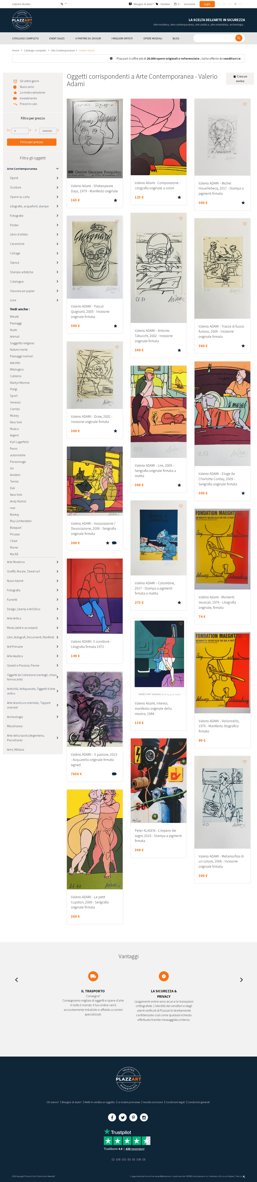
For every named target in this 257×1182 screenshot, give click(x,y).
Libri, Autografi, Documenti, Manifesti (30, 637)
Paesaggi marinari (21, 356)
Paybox (231, 1176)
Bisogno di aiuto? (72, 1102)
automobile (17, 455)
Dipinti (14, 178)
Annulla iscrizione (153, 1102)
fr (218, 4)
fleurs (13, 448)
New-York (16, 495)
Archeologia (15, 717)
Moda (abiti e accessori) (22, 628)
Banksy (14, 514)
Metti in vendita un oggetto (100, 1102)
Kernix (239, 1176)
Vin (12, 468)
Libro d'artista (19, 234)
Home (16, 50)
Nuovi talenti (15, 581)
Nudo (13, 330)
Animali (14, 336)
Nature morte (19, 349)
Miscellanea (14, 726)
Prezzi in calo (28, 104)
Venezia (15, 402)
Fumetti (12, 600)
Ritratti (14, 317)
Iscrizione (189, 4)
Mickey (14, 415)
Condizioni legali (175, 1102)
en (224, 4)
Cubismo (15, 376)
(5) (129, 1159)
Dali (12, 488)
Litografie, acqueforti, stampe (29, 206)
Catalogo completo (35, 50)
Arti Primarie (15, 646)
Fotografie (16, 216)
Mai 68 (14, 554)
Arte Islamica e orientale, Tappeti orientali (28, 705)
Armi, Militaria (15, 749)
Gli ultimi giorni (29, 81)
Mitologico (17, 369)
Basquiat (15, 527)
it (236, 4)
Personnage (18, 462)
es (240, 4)
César (13, 541)
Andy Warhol (18, 501)
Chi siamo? (53, 1102)
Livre (13, 300)
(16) (118, 1159)
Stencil (14, 263)
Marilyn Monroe (20, 383)
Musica (14, 429)
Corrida (15, 409)
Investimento (28, 98)
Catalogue (17, 281)
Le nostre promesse (129, 1102)
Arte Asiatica (15, 656)
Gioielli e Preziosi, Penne (23, 665)
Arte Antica (14, 618)
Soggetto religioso (22, 343)
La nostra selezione (32, 92)
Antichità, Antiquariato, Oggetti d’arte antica (31, 691)
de (230, 4)
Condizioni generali (199, 1102)
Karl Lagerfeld (19, 442)
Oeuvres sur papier (22, 291)
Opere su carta (20, 197)
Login (207, 4)
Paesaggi (16, 323)
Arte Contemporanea (63, 50)
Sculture (15, 187)
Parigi (13, 389)
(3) (143, 1159)
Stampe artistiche (21, 272)
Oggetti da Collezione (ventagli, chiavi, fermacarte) (32, 677)
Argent (14, 435)
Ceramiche (17, 244)
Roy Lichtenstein (21, 521)
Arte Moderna (16, 562)
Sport (13, 396)
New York (16, 422)
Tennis (14, 481)
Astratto (15, 363)
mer (12, 508)
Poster (14, 225)
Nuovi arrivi (27, 87)
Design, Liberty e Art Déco (23, 609)
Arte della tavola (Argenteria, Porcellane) (26, 737)
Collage (15, 253)
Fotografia (13, 590)
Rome (14, 547)
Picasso (15, 534)
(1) (113, 1159)
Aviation (15, 475)
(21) (124, 1159)
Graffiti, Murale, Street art (23, 571)
